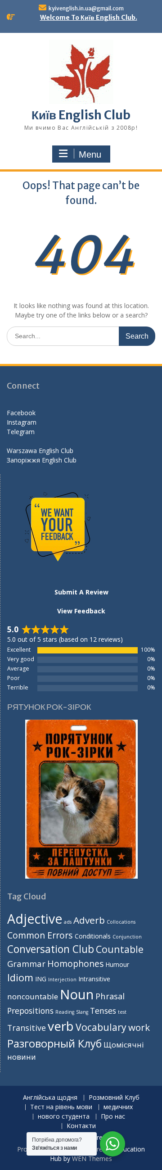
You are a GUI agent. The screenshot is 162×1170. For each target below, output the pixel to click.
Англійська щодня (50, 1098)
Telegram (21, 431)
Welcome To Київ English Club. (88, 18)
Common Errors (40, 935)
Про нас (113, 1117)
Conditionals (93, 936)
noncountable (32, 996)
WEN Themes (92, 1158)
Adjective (34, 918)
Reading (64, 1012)
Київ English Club (81, 115)
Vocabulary (101, 1027)
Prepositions (30, 1010)
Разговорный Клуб (54, 1043)
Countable (120, 949)
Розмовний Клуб (114, 1098)
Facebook (21, 412)
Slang (82, 1012)
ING (40, 979)
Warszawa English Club (40, 450)
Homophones (75, 963)
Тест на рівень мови (61, 1107)
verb (61, 1025)
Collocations (121, 922)
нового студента (64, 1117)
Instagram (21, 422)
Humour (117, 964)
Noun (77, 994)
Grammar (26, 963)
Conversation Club (50, 949)
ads (68, 922)
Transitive (26, 1027)
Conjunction (127, 937)
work (139, 1027)
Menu (90, 154)
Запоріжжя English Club (41, 460)
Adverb (89, 920)
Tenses (103, 1010)
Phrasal (110, 996)
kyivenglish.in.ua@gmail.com (86, 8)
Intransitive (94, 979)
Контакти (81, 1126)
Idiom (20, 977)
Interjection (62, 979)
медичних (118, 1107)
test (122, 1012)
